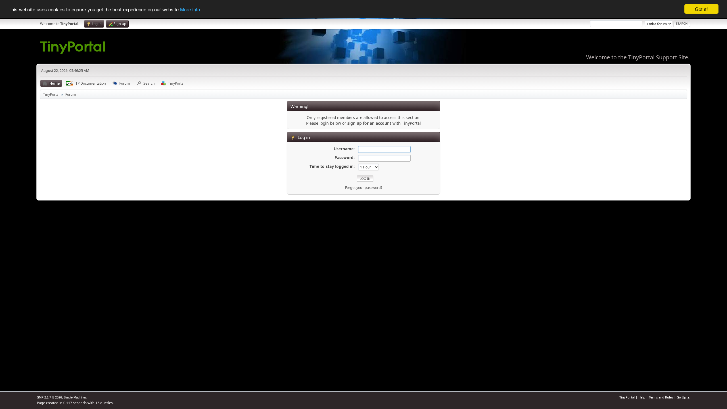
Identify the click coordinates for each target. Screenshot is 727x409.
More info (190, 9)
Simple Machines (75, 397)
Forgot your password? (363, 187)
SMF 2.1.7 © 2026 (49, 397)
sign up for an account (369, 123)
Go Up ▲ (683, 397)
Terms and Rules (661, 397)
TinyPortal (627, 397)
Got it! (701, 8)
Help (641, 397)
